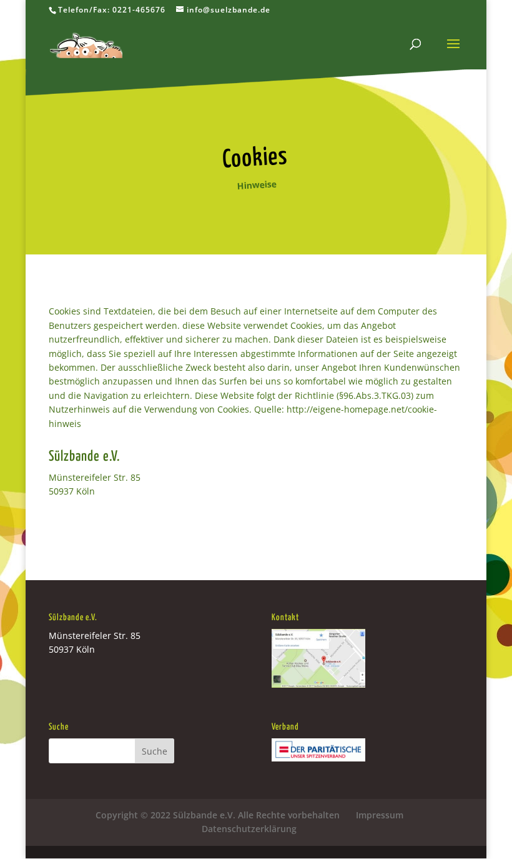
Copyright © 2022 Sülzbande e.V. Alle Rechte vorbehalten (218, 815)
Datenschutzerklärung (249, 829)
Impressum (379, 815)
